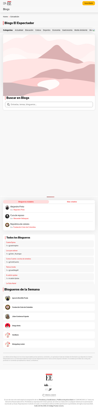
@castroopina (13, 246)
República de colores (19, 224)
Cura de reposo (17, 215)
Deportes (46, 30)
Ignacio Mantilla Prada (20, 298)
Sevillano (15, 335)
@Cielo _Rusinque (15, 254)
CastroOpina (10, 242)
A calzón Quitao (14, 278)
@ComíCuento (14, 262)
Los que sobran (11, 251)
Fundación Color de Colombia (24, 227)
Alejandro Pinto (17, 206)
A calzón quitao (11, 275)
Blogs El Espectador (19, 23)
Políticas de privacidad (65, 400)
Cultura (38, 30)
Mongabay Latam (18, 344)
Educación (29, 30)
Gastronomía (67, 30)
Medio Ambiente (80, 30)
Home (5, 17)
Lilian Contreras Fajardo (20, 316)
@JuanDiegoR (14, 270)
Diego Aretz (16, 326)
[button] (94, 30)
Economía (56, 30)
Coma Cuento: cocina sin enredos (18, 259)
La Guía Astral (11, 283)
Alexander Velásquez (21, 218)
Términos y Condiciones (47, 400)
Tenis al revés (11, 267)
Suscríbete (88, 3)
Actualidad (19, 30)
